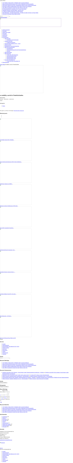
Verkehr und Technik (6, 32)
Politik (3, 421)
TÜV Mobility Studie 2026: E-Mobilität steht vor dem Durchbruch (15, 2)
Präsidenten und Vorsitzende (12, 40)
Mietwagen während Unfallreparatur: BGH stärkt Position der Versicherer (17, 6)
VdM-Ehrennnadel (8, 52)
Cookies (3, 351)
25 (2, 399)
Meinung (4, 418)
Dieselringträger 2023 (11, 57)
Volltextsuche (5, 352)
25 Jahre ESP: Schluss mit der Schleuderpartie (40, 375)
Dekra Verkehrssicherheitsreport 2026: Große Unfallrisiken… (11, 161)
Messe (3, 106)
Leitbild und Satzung (11, 42)
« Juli (1, 402)
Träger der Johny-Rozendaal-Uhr (13, 61)
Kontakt (4, 344)
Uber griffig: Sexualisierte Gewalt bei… (7, 227)
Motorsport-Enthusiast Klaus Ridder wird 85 (11, 14)
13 (4, 396)
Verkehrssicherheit (6, 30)
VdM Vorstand (7, 38)
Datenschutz (4, 350)
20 (4, 397)
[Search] (9, 16)
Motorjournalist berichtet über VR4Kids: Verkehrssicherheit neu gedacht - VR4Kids (18, 377)
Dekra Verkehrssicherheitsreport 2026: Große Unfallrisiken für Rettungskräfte (18, 4)
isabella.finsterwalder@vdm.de (6, 440)
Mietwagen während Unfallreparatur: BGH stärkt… (9, 205)
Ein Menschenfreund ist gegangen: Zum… (7, 249)
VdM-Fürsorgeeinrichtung (10, 47)
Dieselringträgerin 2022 (11, 56)
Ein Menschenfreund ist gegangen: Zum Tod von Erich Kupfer (14, 9)
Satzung (8, 51)
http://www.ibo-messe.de (19, 110)
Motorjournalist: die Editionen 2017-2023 (10, 346)
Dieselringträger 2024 (11, 58)
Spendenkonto (10, 48)
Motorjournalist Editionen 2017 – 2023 (12, 43)
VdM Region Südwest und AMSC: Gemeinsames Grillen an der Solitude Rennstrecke (19, 5)
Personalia (4, 31)
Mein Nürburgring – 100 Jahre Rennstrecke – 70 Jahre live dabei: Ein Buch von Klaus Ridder (20, 12)
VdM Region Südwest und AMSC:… (6, 183)
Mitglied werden (8, 45)
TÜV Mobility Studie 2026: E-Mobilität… (7, 139)
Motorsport (4, 36)
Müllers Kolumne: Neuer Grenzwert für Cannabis (38, 378)
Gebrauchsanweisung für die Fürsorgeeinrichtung (16, 50)
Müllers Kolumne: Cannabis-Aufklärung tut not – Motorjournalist (15, 378)
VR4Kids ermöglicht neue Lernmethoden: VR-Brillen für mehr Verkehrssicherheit (53, 377)
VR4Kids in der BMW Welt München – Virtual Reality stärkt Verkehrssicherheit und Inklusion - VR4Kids (23, 372)
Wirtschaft (4, 33)
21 (6, 397)
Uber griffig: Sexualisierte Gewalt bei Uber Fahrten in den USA (14, 7)
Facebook (4, 354)
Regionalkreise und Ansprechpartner (12, 46)
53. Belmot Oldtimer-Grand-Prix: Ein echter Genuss (12, 11)
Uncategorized (5, 423)
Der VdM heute (5, 37)
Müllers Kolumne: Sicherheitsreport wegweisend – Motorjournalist (15, 376)
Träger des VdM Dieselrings (12, 55)
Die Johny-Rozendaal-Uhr (10, 59)
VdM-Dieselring (8, 53)
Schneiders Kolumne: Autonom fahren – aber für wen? (13, 10)
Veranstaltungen (5, 62)
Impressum (4, 349)
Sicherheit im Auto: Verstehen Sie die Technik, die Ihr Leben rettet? (15, 375)
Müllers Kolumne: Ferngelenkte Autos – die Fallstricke (41, 376)
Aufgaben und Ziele (8, 41)
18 (2, 397)
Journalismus (4, 35)
